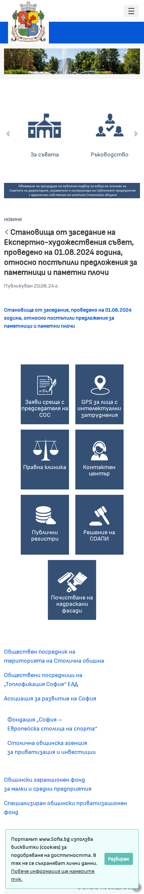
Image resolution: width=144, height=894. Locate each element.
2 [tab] (96, 66)
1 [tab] (89, 66)
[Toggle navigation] (131, 11)
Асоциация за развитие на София (50, 698)
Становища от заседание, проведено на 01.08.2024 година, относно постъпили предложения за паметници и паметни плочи (68, 317)
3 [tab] (103, 66)
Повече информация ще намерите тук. (52, 875)
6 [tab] (123, 66)
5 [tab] (116, 66)
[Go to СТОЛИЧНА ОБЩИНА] (28, 21)
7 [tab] (130, 66)
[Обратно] (6, 232)
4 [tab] (110, 66)
